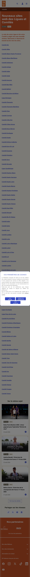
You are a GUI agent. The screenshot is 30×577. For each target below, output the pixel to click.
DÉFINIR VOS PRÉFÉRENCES (21, 299)
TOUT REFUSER (10, 299)
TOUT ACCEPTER (15, 302)
